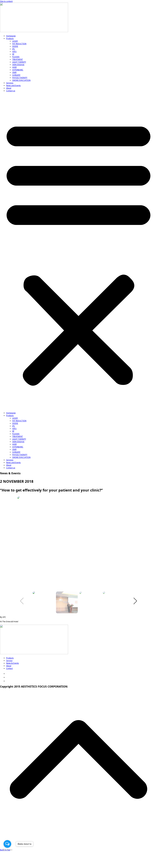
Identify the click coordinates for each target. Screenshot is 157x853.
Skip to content (6, 1)
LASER (15, 41)
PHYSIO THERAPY (19, 77)
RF (13, 54)
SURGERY (16, 75)
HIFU (14, 51)
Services (9, 83)
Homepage (11, 36)
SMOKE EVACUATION (21, 80)
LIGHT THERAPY (19, 62)
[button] (78, 252)
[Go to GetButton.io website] (7, 850)
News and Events (13, 85)
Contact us (10, 90)
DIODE (15, 46)
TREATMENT (17, 59)
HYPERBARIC (17, 70)
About (8, 88)
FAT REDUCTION (19, 43)
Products (10, 38)
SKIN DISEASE (18, 64)
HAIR (14, 67)
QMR (14, 72)
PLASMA (15, 56)
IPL (13, 49)
